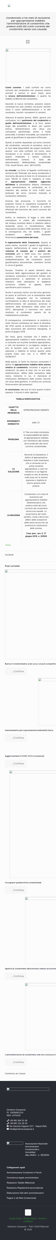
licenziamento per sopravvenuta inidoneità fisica (29, 730)
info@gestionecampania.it (21, 1129)
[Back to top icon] (28, 1212)
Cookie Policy (15, 1218)
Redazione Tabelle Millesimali (20, 1182)
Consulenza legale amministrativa (23, 1177)
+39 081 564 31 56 (18, 1120)
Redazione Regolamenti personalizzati (25, 1188)
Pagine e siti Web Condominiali (21, 1198)
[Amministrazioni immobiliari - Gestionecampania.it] (9, 6)
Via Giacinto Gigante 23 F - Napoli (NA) (28, 1126)
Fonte (8, 545)
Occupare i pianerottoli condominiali (23, 882)
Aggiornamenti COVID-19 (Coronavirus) (24, 756)
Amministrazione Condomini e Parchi (24, 1172)
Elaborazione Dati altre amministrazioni (25, 1193)
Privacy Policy (30, 1218)
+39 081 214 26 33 (18, 1123)
